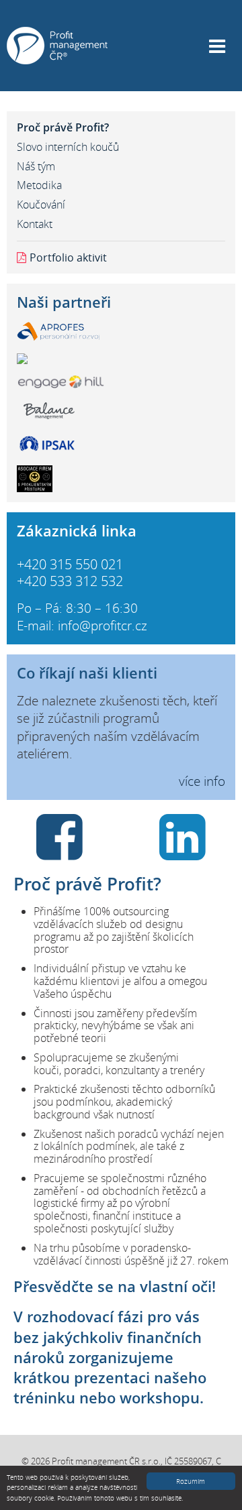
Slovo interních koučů (68, 146)
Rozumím (190, 1481)
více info (202, 780)
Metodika (39, 185)
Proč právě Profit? (63, 127)
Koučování (41, 204)
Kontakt (34, 224)
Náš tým (36, 166)
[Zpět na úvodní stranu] (57, 44)
